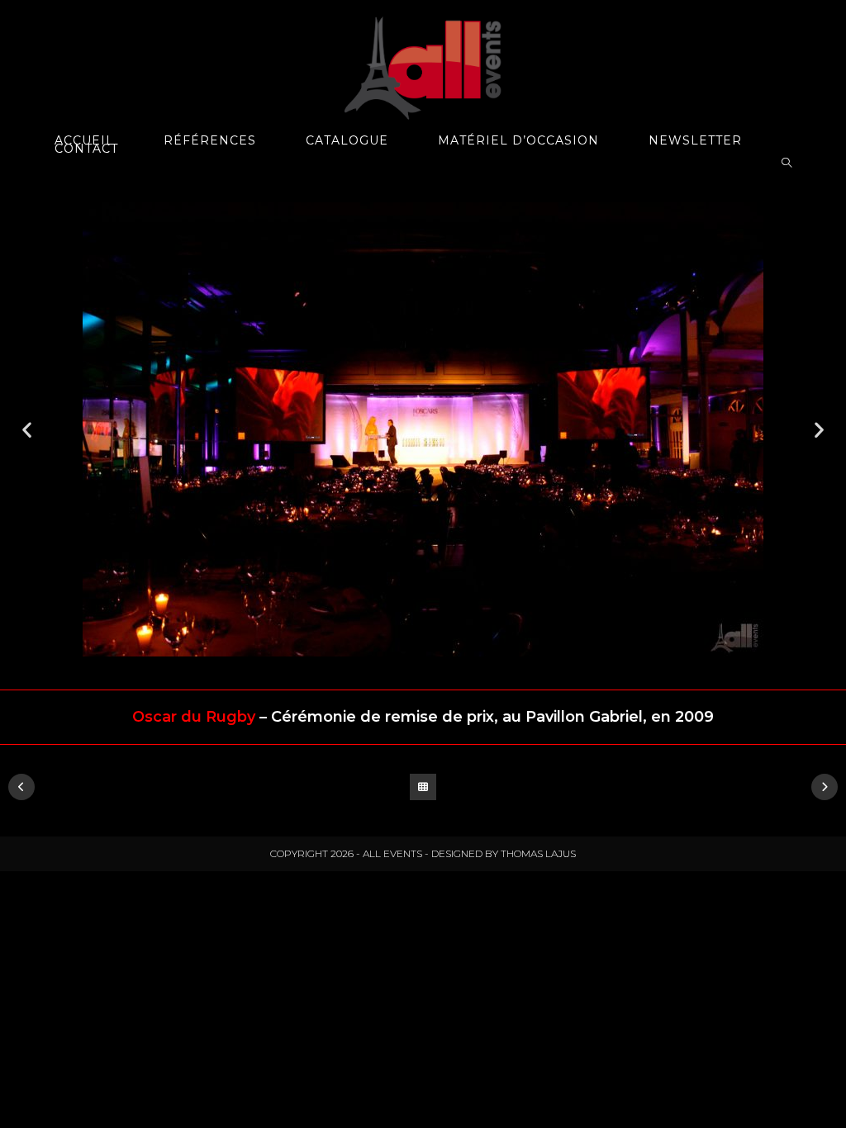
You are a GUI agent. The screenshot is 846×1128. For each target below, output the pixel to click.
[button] (27, 429)
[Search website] (786, 163)
